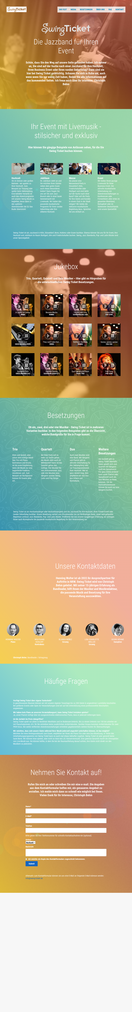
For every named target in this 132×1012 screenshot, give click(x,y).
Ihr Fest (63, 9)
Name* (28, 806)
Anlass (28, 839)
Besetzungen (86, 9)
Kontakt (120, 9)
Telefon (29, 826)
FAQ (110, 9)
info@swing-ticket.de (34, 878)
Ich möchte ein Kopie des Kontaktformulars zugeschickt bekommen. (56, 859)
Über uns (100, 9)
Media (73, 9)
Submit (32, 863)
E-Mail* (29, 816)
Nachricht (30, 846)
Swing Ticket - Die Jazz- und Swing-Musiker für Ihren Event (17, 9)
